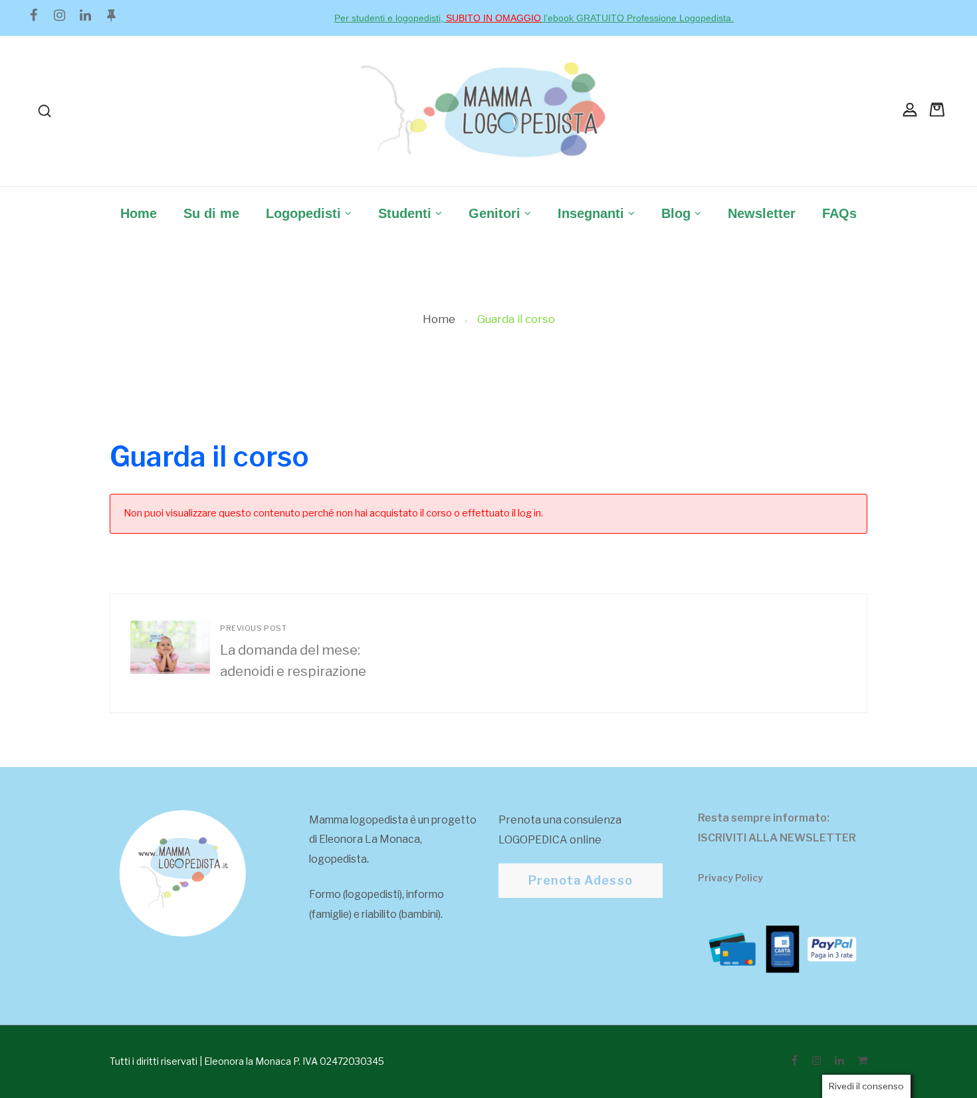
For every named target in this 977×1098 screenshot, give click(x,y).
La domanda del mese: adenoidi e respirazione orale (296, 653)
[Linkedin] (85, 15)
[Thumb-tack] (111, 15)
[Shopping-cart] (862, 1060)
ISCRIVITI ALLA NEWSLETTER (777, 837)
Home (439, 319)
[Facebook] (33, 15)
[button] (580, 880)
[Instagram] (59, 15)
